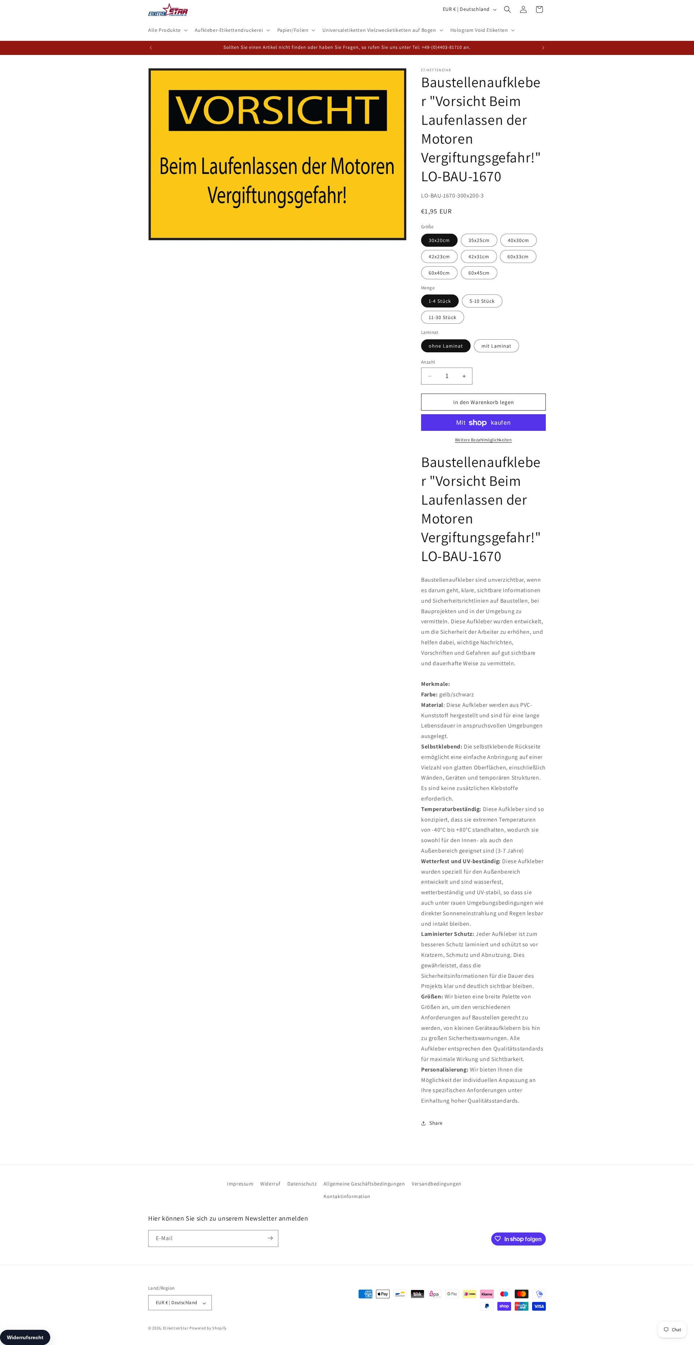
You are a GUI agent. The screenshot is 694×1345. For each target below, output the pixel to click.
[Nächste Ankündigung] (543, 48)
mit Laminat (496, 346)
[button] (167, 30)
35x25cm (479, 240)
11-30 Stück (443, 317)
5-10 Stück (482, 301)
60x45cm (479, 273)
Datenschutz (302, 1183)
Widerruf (270, 1183)
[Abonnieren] (270, 1238)
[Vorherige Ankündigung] (151, 48)
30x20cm (439, 240)
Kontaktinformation (347, 1196)
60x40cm (439, 273)
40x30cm (518, 240)
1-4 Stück (440, 301)
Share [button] (436, 1123)
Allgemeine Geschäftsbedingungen (364, 1183)
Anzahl (428, 362)
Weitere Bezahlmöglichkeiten (483, 440)
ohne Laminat (446, 346)
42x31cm (478, 256)
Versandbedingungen (437, 1183)
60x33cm (518, 256)
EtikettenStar (176, 1328)
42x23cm (439, 256)
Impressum (240, 1183)
